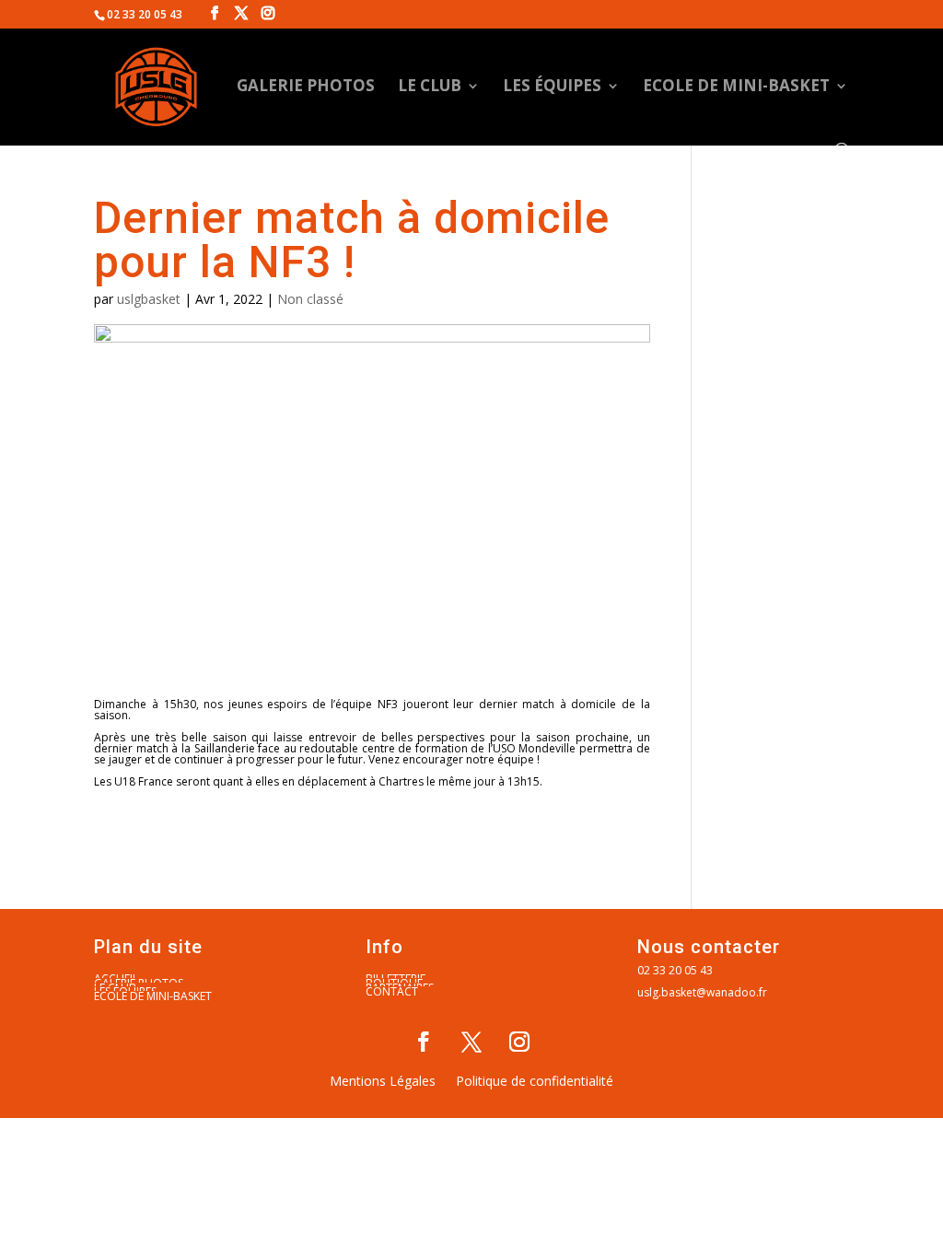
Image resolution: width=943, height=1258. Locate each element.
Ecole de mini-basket (736, 87)
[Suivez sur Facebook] (423, 1041)
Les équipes (552, 87)
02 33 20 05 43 (675, 970)
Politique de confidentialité (534, 1082)
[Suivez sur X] (471, 1041)
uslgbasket (148, 299)
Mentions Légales (383, 1082)
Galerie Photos (306, 87)
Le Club (429, 87)
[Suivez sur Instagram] (519, 1041)
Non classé (310, 299)
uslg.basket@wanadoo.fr (702, 992)
